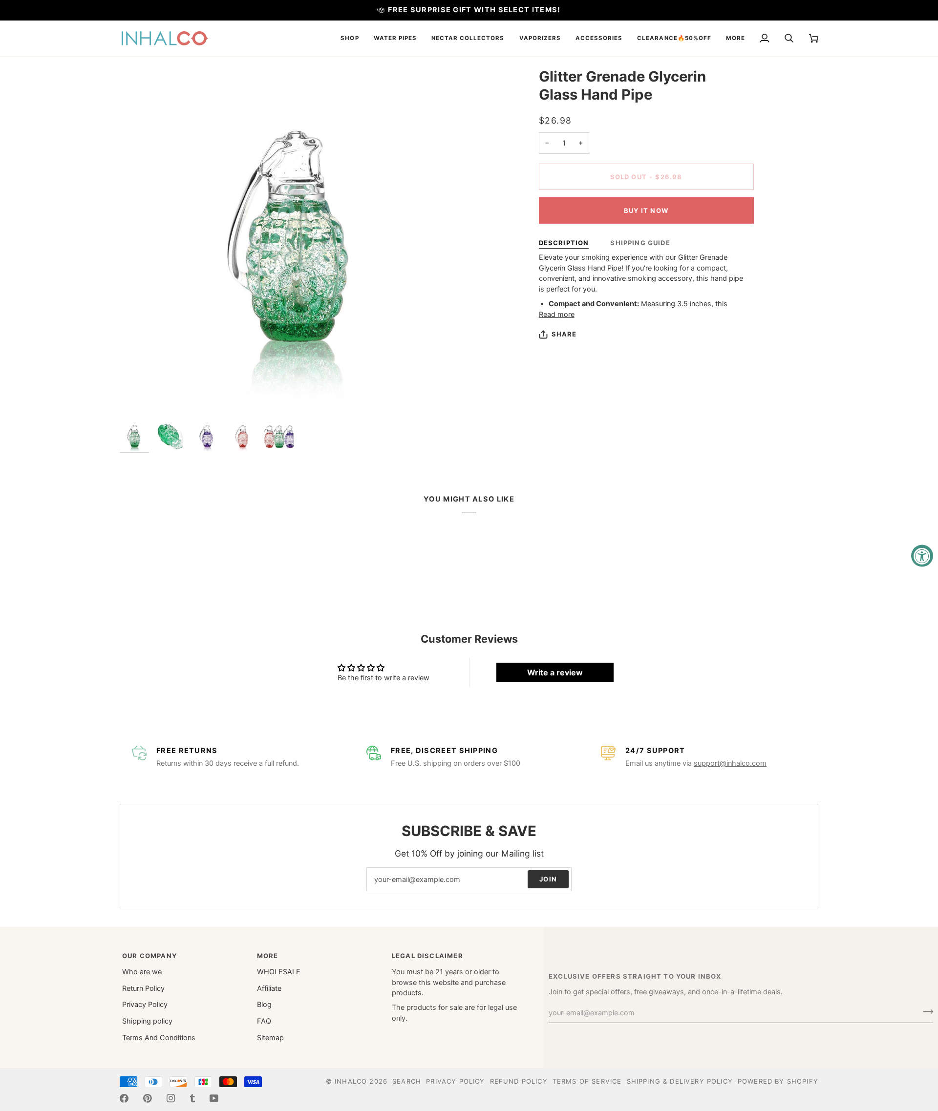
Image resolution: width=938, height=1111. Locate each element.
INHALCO (351, 1081)
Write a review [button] (555, 672)
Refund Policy (519, 1081)
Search (406, 1081)
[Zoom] (294, 242)
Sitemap (270, 1037)
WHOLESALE (278, 971)
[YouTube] (214, 1098)
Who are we (142, 971)
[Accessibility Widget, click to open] (922, 555)
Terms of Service (587, 1081)
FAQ (264, 1021)
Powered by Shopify (778, 1081)
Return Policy (143, 988)
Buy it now (646, 210)
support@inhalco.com (730, 763)
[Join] (925, 1011)
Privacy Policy (145, 1004)
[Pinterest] (147, 1098)
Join (548, 879)
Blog (264, 1004)
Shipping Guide (640, 243)
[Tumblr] (192, 1098)
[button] (349, 38)
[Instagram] (171, 1098)
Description (564, 243)
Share (564, 334)
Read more (557, 314)
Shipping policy (147, 1021)
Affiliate (269, 988)
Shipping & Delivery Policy (680, 1081)
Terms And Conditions (158, 1037)
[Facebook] (124, 1098)
